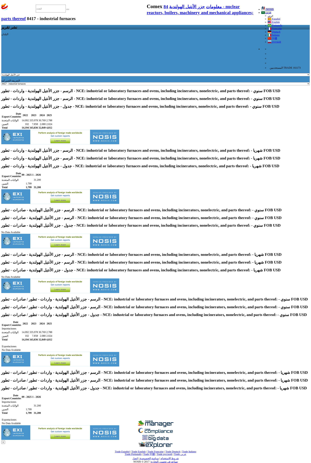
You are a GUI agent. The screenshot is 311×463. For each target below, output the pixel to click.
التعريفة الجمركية (10, 80)
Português (276, 25)
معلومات (214, 6)
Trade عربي (180, 454)
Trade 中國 (149, 454)
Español (275, 18)
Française (276, 28)
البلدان (4, 34)
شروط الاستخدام (170, 458)
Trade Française (155, 451)
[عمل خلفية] (155, 426)
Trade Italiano (189, 451)
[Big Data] (155, 440)
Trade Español (122, 451)
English (275, 22)
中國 (274, 38)
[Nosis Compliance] (155, 433)
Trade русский (164, 454)
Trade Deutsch (172, 451)
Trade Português (133, 454)
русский (276, 41)
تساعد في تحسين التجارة (164, 461)
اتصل (135, 458)
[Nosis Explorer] (155, 447)
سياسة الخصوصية (149, 458)
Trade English (138, 451)
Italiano (275, 35)
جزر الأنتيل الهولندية (187, 6)
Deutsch (275, 31)
